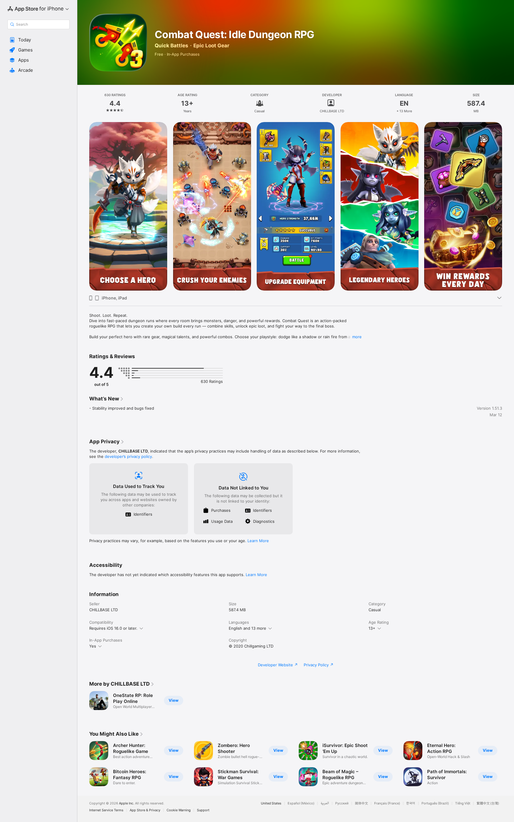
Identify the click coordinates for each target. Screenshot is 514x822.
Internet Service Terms (106, 810)
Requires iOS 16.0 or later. (113, 628)
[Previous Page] (83, 206)
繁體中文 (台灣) (488, 803)
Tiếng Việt (462, 803)
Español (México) (301, 803)
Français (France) (387, 803)
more (357, 336)
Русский (342, 803)
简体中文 (361, 803)
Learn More (258, 540)
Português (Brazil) (435, 803)
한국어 (410, 803)
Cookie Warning (179, 810)
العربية (325, 803)
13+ (372, 628)
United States (271, 803)
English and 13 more (247, 628)
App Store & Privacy (145, 810)
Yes (92, 646)
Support (203, 810)
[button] (38, 39)
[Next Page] (508, 206)
